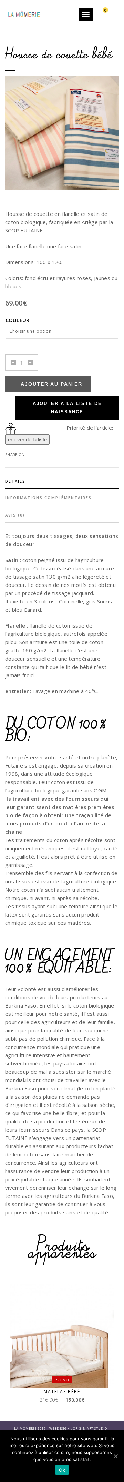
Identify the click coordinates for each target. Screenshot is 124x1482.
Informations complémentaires (48, 497)
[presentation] (9, 134)
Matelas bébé (62, 1391)
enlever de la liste (27, 439)
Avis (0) (15, 515)
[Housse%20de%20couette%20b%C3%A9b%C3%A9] (36, 454)
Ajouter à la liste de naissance (67, 407)
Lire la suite (65, 1374)
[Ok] (115, 1456)
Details (15, 481)
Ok (62, 1470)
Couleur (18, 320)
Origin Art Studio (90, 1428)
